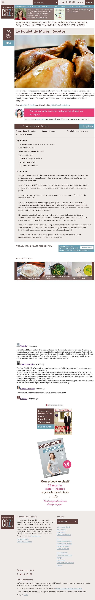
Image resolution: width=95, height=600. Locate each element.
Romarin (43, 246)
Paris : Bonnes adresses (64, 555)
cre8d (26, 595)
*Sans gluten (33, 25)
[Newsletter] (73, 2)
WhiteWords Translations (60, 105)
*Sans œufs (48, 25)
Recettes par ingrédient (64, 544)
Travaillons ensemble (64, 535)
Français (89, 2)
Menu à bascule (3, 2)
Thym (50, 246)
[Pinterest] (66, 2)
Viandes (20, 22)
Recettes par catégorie (64, 541)
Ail (22, 246)
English (80, 2)
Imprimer (88, 126)
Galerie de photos (63, 549)
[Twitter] (63, 2)
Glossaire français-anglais (65, 563)
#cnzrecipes (40, 119)
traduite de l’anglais (28, 105)
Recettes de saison (63, 546)
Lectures (59, 565)
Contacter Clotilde (23, 539)
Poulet (35, 246)
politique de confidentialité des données (68, 588)
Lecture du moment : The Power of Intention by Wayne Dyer (45, 416)
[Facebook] (59, 2)
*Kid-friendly (34, 22)
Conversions (61, 560)
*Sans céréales (61, 22)
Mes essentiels (61, 530)
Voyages (59, 558)
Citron (28, 246)
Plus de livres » (45, 426)
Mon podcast (61, 532)
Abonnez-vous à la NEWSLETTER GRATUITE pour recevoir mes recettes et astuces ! (75, 248)
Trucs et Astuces (62, 553)
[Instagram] (69, 2)
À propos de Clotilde (64, 527)
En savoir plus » (35, 536)
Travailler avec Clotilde (24, 542)
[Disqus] (55, 312)
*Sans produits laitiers (71, 25)
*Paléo (47, 22)
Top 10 (59, 539)
